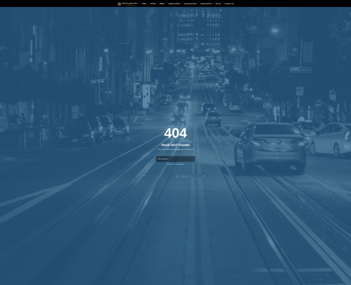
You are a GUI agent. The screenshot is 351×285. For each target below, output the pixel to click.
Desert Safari (174, 3)
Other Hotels (206, 3)
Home (144, 3)
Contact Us (229, 3)
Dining (162, 3)
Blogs (218, 3)
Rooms (153, 3)
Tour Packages (190, 3)
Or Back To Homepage (175, 164)
